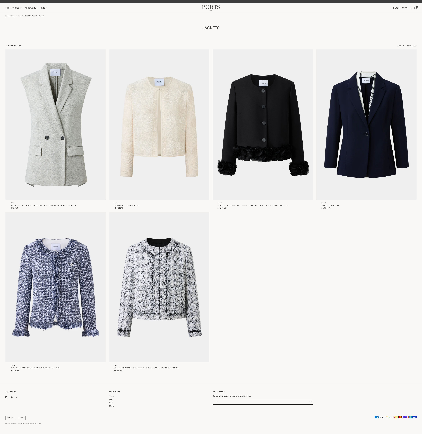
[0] (415, 8)
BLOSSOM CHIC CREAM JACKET (126, 205)
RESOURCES (114, 392)
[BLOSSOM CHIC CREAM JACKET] (159, 124)
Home (7, 16)
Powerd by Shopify (35, 423)
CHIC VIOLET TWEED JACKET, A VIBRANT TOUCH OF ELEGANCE (35, 368)
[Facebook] (7, 397)
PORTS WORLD (30, 8)
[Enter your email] (311, 402)
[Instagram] (13, 397)
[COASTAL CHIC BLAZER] (366, 124)
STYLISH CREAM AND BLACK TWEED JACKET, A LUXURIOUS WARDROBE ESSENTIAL (146, 368)
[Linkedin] (18, 397)
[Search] (411, 8)
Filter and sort (15, 45)
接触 (110, 399)
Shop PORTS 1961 (12, 8)
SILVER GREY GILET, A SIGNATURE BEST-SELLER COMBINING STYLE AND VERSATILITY (43, 205)
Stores (111, 396)
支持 (110, 402)
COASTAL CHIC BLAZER (330, 205)
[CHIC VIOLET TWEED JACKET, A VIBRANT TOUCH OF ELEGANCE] (55, 287)
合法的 (111, 406)
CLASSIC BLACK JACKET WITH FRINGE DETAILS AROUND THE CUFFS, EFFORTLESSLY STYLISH (254, 205)
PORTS (13, 202)
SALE (43, 8)
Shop (12, 16)
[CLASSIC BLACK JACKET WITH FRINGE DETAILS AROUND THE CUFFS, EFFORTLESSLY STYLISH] (263, 124)
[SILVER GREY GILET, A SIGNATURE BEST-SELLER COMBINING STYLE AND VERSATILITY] (55, 124)
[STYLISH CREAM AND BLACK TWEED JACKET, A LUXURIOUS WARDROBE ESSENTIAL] (159, 287)
